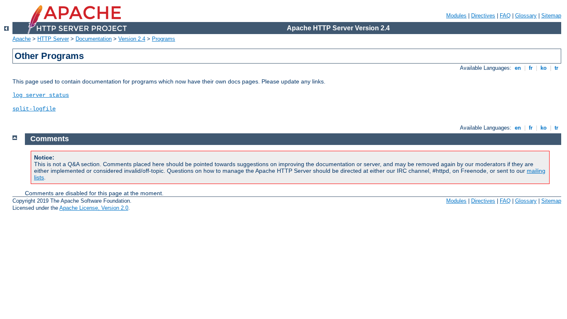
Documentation (94, 39)
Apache (21, 39)
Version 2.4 (131, 39)
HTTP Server (53, 39)
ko (543, 68)
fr (530, 68)
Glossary (526, 15)
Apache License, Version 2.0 (93, 208)
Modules (456, 15)
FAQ (505, 15)
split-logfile (34, 109)
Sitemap (551, 15)
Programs (163, 39)
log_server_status (40, 95)
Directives (483, 15)
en (518, 68)
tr (556, 68)
